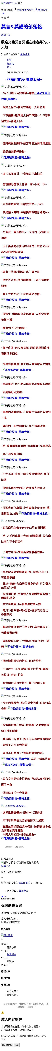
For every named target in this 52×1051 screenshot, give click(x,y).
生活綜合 (24, 54)
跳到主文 (5, 35)
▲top (3, 896)
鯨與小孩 (5, 866)
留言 (28, 883)
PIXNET (13, 1004)
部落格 (10, 63)
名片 (9, 67)
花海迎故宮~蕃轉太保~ (24, 79)
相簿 (9, 60)
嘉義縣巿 (23, 891)
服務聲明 (31, 1007)
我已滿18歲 (7, 1045)
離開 (16, 1045)
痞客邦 (21, 883)
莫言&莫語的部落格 (21, 26)
